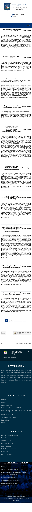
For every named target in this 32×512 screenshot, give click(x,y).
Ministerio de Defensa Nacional (21, 343)
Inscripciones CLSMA (7, 443)
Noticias (3, 402)
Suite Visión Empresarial (8, 449)
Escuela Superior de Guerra (10, 498)
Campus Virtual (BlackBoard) (10, 435)
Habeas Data (5, 420)
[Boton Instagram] (15, 354)
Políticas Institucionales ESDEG (11, 408)
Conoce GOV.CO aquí (9, 357)
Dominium (4, 438)
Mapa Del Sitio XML (7, 414)
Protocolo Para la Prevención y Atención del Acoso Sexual (16, 411)
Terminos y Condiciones (8, 417)
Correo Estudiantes (7, 454)
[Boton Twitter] (28, 351)
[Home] (16, 8)
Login (3, 423)
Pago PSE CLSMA (7, 446)
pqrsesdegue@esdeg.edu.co (10, 480)
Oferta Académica (6, 405)
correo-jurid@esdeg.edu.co (9, 486)
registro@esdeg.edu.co (8, 477)
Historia (3, 399)
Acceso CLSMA (6, 440)
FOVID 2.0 (4, 451)
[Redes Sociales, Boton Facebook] (25, 351)
